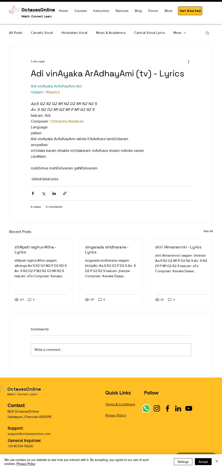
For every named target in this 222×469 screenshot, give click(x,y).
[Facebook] (167, 408)
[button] (190, 11)
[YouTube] (188, 408)
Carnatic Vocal (42, 32)
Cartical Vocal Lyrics (149, 32)
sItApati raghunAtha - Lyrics (35, 249)
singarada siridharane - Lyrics (106, 249)
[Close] (216, 462)
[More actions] (188, 61)
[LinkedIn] (178, 408)
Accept (203, 461)
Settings (183, 461)
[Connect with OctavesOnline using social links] (146, 408)
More (177, 32)
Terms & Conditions (120, 404)
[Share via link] (65, 193)
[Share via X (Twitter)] (43, 193)
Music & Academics (111, 32)
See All (208, 231)
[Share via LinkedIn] (54, 193)
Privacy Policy (115, 415)
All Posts (15, 32)
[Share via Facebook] (33, 193)
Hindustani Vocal (74, 32)
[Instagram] (157, 408)
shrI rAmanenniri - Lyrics (178, 246)
